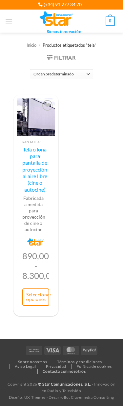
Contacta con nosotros (64, 371)
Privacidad (56, 366)
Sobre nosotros (32, 361)
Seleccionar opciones (37, 297)
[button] (9, 21)
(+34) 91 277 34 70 (62, 4)
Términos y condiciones (79, 361)
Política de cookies (94, 366)
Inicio (31, 45)
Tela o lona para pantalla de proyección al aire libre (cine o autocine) (34, 170)
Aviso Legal (25, 366)
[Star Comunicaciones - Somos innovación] (56, 19)
